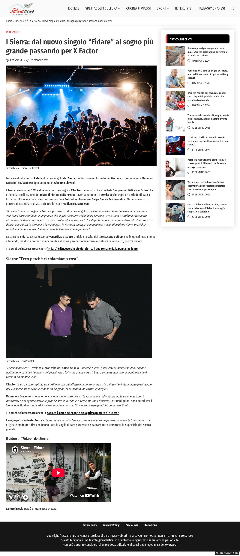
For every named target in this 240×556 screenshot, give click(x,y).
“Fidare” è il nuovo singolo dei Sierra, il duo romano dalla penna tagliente (92, 248)
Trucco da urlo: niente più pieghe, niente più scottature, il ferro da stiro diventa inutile (208, 119)
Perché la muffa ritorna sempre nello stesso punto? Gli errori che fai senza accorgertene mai (207, 163)
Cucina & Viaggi (138, 8)
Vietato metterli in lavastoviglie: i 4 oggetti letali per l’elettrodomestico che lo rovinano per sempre (206, 186)
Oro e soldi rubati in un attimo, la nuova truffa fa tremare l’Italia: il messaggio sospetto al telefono (208, 208)
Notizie (73, 8)
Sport (161, 8)
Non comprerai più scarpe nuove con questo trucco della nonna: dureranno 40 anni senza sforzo (207, 52)
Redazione (150, 525)
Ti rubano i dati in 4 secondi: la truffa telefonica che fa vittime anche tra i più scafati (208, 141)
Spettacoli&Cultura (101, 8)
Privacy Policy (111, 525)
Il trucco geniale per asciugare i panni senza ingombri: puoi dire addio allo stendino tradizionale (207, 96)
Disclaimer (131, 525)
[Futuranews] (20, 8)
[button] (232, 8)
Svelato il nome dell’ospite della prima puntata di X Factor (83, 413)
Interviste (183, 8)
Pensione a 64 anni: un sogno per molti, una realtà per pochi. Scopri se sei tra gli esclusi (208, 74)
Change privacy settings (227, 553)
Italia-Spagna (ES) (211, 8)
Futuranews (90, 525)
